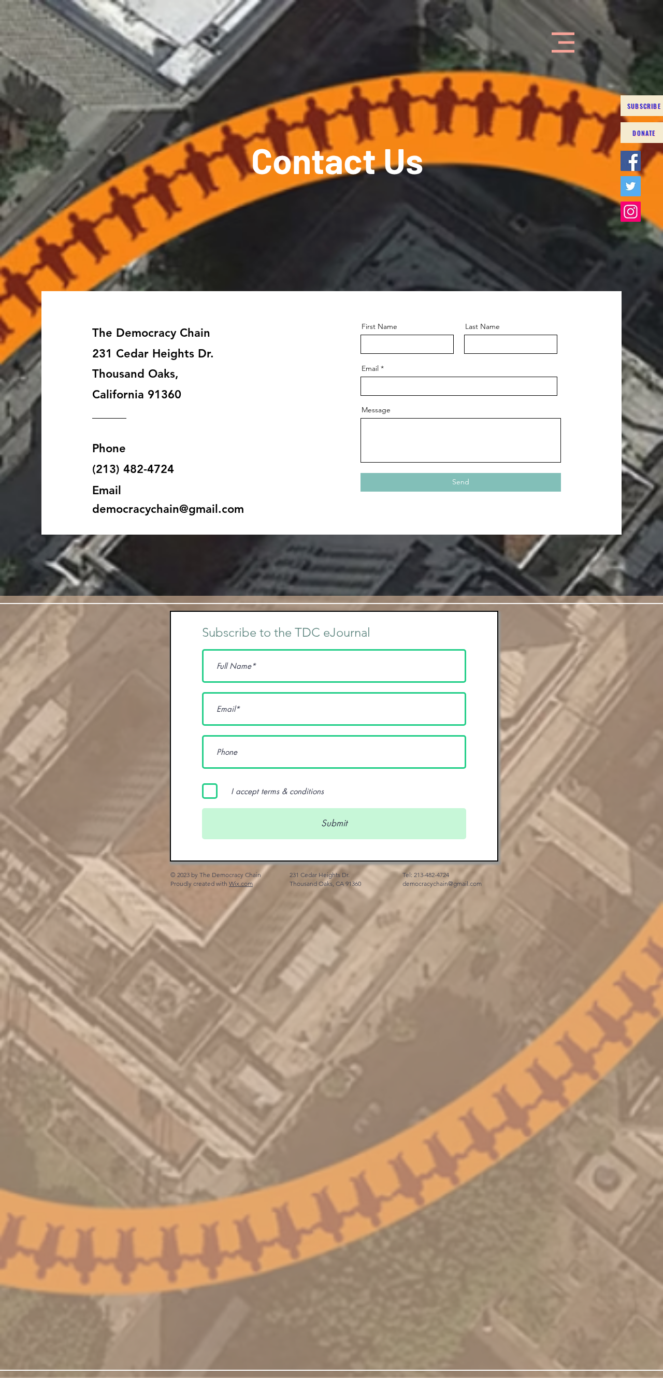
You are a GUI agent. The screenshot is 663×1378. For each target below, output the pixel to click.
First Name (379, 326)
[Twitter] (631, 186)
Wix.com (241, 883)
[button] (563, 42)
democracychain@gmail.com (168, 509)
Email (370, 368)
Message (376, 409)
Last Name (482, 326)
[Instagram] (631, 212)
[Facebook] (631, 161)
